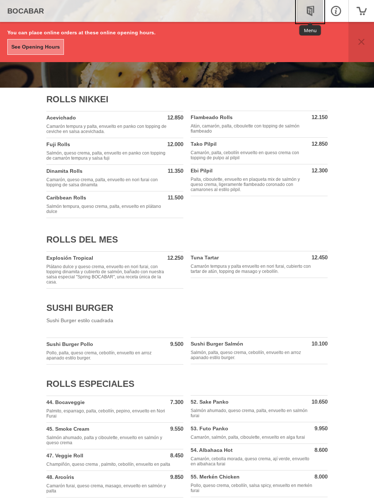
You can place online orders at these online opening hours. (81, 32)
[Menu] (310, 11)
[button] (361, 42)
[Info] (335, 11)
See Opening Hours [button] (35, 47)
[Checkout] (361, 11)
